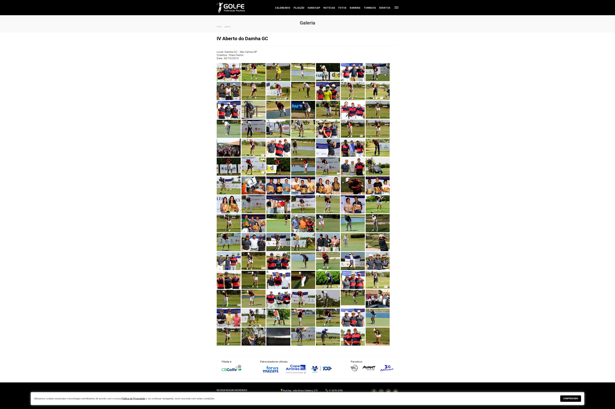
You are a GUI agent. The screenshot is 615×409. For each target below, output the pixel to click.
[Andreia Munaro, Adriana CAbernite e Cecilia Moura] (328, 91)
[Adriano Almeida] (303, 72)
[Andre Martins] (303, 91)
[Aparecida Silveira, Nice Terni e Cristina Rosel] (328, 185)
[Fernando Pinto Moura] (278, 110)
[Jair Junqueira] (278, 242)
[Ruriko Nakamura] (378, 204)
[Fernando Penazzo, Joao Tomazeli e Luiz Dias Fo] (353, 167)
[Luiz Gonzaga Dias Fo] (353, 261)
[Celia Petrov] (378, 129)
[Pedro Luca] (328, 299)
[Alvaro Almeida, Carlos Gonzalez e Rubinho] (353, 72)
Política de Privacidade (133, 398)
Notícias (329, 8)
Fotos (342, 8)
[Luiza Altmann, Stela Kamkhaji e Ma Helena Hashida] (378, 261)
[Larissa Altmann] (254, 261)
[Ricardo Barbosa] (254, 318)
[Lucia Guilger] (303, 261)
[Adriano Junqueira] (328, 72)
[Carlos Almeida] (229, 129)
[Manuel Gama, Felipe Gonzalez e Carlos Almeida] (278, 280)
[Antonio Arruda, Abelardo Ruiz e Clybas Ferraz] (303, 185)
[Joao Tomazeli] (353, 242)
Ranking (355, 8)
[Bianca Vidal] (378, 110)
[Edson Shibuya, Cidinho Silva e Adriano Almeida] (278, 148)
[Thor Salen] (303, 337)
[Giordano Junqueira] (303, 110)
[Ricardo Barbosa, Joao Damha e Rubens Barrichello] (229, 318)
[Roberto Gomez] (278, 318)
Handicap (314, 8)
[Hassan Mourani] (353, 223)
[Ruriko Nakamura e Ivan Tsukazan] (353, 204)
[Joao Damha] (303, 242)
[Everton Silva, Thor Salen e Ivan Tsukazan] (353, 148)
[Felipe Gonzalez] (303, 167)
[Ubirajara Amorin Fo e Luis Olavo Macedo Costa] (353, 337)
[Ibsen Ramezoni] (378, 223)
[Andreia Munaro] (353, 91)
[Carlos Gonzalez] (254, 110)
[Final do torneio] (254, 185)
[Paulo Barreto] (303, 299)
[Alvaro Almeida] (378, 72)
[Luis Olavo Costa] (328, 261)
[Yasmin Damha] (278, 223)
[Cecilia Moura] (353, 129)
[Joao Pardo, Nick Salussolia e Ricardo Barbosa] (328, 242)
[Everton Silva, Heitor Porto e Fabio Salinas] (378, 185)
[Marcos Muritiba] (328, 280)
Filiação (299, 8)
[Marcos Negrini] (303, 204)
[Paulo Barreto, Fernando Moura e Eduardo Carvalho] (278, 299)
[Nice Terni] (229, 299)
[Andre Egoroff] (278, 91)
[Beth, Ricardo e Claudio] (353, 110)
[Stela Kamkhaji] (254, 337)
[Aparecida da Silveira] (378, 91)
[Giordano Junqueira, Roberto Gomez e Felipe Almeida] (303, 223)
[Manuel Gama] (254, 204)
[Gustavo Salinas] (328, 110)
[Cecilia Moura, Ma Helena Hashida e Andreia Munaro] (328, 129)
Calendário (282, 8)
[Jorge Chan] (378, 242)
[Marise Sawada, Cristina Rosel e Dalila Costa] (353, 280)
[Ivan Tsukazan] (353, 185)
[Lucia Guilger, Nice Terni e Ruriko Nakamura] (278, 261)
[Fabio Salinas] (229, 167)
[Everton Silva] (378, 148)
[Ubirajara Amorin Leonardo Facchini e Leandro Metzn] (278, 185)
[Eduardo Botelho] (328, 148)
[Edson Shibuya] (303, 148)
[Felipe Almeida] (254, 167)
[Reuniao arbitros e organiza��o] (378, 299)
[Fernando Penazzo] (378, 167)
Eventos (384, 8)
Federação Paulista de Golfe (234, 7)
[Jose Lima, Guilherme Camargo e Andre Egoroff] (229, 261)
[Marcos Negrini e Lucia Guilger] (278, 204)
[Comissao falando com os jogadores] (229, 148)
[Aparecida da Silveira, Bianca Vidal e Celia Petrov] (229, 110)
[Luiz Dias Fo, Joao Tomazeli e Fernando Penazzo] (254, 223)
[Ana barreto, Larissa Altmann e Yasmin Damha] (229, 91)
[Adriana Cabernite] (278, 72)
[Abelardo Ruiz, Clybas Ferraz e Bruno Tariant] (229, 72)
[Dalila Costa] (254, 148)
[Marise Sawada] (378, 280)
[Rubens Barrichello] (328, 204)
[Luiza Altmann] (254, 280)
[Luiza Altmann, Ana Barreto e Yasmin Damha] (229, 280)
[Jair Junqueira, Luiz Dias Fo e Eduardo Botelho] (254, 242)
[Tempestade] (278, 337)
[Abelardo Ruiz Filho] (254, 72)
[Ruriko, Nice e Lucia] (353, 318)
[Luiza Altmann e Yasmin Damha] (229, 204)
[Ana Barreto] (254, 91)
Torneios (370, 8)
